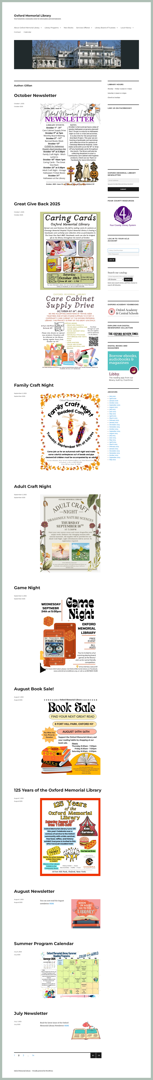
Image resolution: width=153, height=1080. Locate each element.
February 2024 (114, 446)
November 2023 (114, 453)
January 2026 (113, 401)
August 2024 (113, 433)
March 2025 (113, 418)
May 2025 (112, 414)
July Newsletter (31, 1013)
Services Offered (83, 28)
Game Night (27, 587)
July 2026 (112, 396)
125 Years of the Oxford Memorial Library (57, 790)
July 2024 (112, 436)
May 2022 (112, 460)
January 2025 (113, 422)
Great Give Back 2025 (37, 203)
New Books (68, 28)
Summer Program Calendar (44, 943)
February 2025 (114, 420)
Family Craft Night (34, 385)
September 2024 (114, 431)
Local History (126, 28)
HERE (51, 904)
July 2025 (17, 954)
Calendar (27, 32)
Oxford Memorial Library (32, 15)
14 (34, 1055)
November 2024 (114, 427)
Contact (17, 32)
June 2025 (112, 412)
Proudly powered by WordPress (42, 1071)
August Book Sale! (34, 688)
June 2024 (112, 438)
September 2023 (114, 457)
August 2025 (18, 700)
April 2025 (112, 416)
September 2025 (19, 396)
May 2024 (112, 440)
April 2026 (112, 398)
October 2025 (18, 106)
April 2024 (112, 442)
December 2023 (114, 451)
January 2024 (113, 449)
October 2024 (113, 429)
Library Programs (52, 28)
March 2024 (113, 444)
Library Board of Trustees (105, 28)
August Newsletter (34, 891)
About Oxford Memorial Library (26, 28)
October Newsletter (35, 95)
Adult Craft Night (32, 486)
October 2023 (113, 455)
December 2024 (114, 425)
